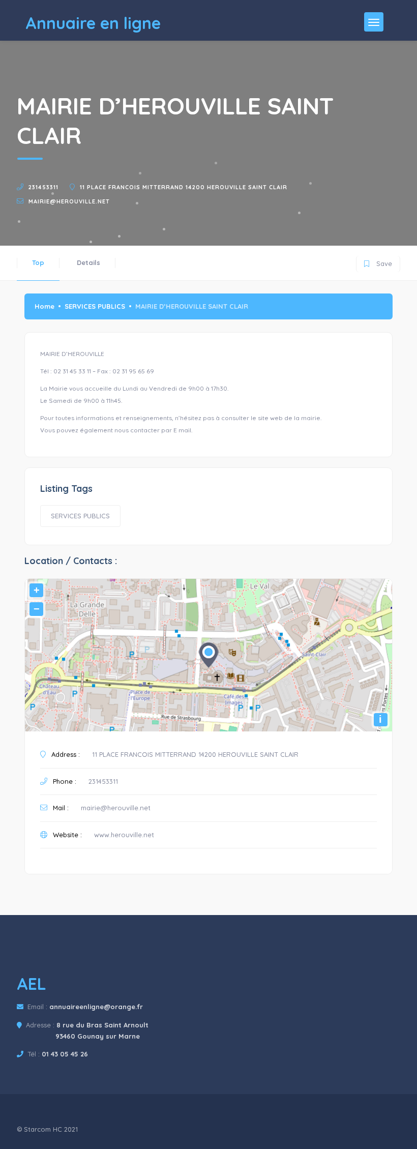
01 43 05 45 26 (65, 1054)
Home (44, 306)
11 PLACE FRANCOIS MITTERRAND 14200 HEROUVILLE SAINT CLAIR (183, 187)
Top (38, 262)
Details (88, 262)
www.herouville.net (124, 835)
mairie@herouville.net (69, 201)
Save (378, 262)
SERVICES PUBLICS (95, 306)
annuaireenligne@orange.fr (96, 1007)
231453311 (43, 187)
